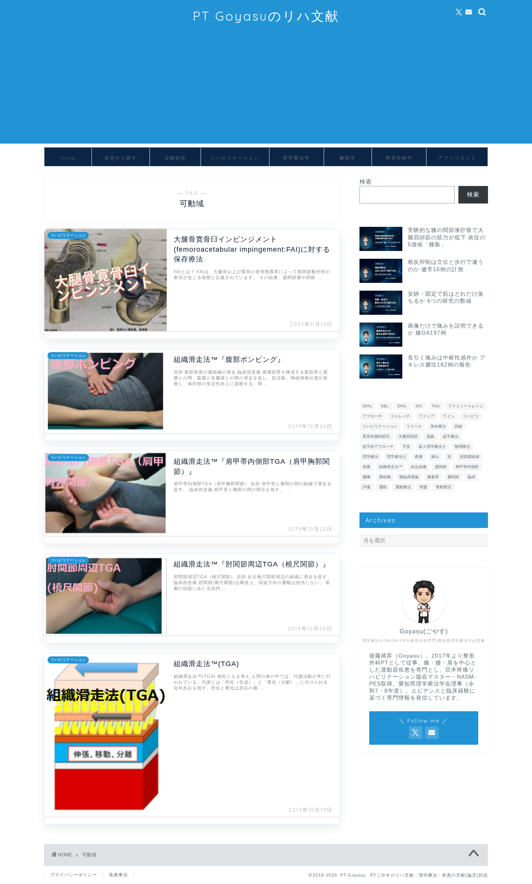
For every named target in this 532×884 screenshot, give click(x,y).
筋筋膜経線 (469, 456)
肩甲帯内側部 (467, 467)
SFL (419, 406)
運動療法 (403, 487)
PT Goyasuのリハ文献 (266, 16)
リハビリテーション (234, 158)
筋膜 (366, 467)
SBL (385, 406)
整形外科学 (399, 158)
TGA (436, 406)
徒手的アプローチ (378, 446)
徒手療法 (450, 436)
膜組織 (385, 477)
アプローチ (372, 416)
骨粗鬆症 (443, 487)
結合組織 (418, 467)
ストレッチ (400, 416)
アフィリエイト (457, 158)
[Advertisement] (266, 89)
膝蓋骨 (433, 477)
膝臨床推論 (409, 477)
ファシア (426, 416)
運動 (383, 487)
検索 (365, 181)
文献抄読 (175, 158)
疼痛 (419, 456)
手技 (406, 446)
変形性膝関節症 (376, 436)
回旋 (458, 426)
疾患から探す (120, 158)
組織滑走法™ (390, 467)
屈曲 (430, 436)
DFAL (367, 406)
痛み (435, 456)
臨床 (472, 477)
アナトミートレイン (465, 406)
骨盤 (423, 487)
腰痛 (366, 477)
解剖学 (348, 158)
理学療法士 (396, 456)
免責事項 (118, 874)
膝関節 (453, 477)
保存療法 (438, 426)
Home (68, 158)
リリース (414, 426)
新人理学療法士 (432, 446)
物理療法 (462, 446)
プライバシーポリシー (73, 874)
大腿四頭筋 (408, 436)
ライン (448, 416)
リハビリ (471, 416)
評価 (366, 487)
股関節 (441, 467)
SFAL (402, 406)
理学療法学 (296, 158)
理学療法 (370, 456)
